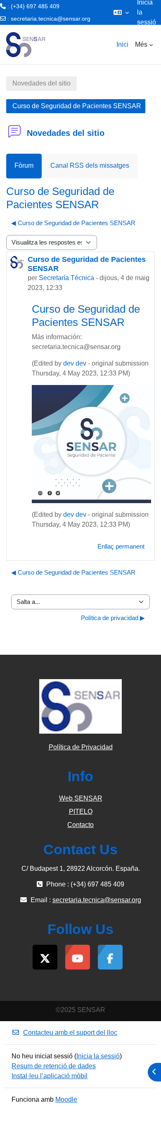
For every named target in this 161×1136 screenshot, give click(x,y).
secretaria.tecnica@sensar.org (50, 18)
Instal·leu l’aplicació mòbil (50, 1075)
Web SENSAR (80, 798)
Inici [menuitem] (122, 44)
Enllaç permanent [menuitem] (120, 546)
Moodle (66, 1099)
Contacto (80, 824)
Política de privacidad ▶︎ (113, 617)
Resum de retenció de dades (54, 1065)
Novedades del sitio (41, 83)
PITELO (80, 811)
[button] (121, 12)
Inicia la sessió (98, 1056)
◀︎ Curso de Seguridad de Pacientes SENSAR (73, 222)
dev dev (74, 363)
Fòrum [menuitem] (23, 165)
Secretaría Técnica (66, 277)
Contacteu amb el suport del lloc (70, 1032)
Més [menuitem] (141, 44)
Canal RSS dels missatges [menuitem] (89, 165)
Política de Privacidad (81, 747)
